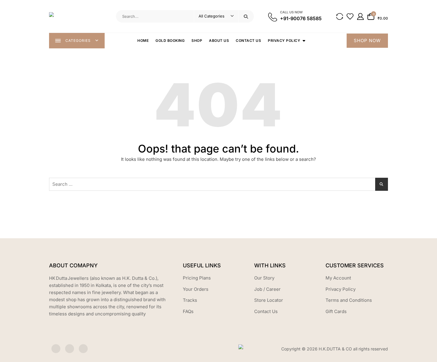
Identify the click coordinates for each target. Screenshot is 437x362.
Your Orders (195, 289)
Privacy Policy (284, 40)
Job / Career (267, 289)
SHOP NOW (367, 40)
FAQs (188, 311)
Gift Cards (336, 311)
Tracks (190, 300)
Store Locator (268, 300)
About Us (219, 40)
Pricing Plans (197, 278)
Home (143, 40)
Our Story (264, 278)
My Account (338, 278)
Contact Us (248, 40)
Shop (196, 40)
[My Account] (360, 16)
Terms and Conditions (349, 300)
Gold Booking (170, 40)
